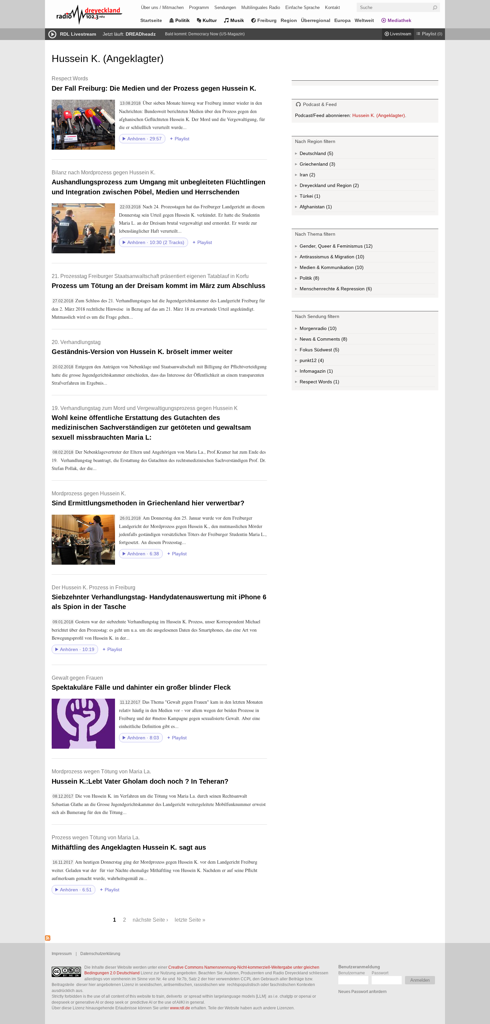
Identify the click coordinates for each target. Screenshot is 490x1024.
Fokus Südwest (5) (328, 351)
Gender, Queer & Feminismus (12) (349, 247)
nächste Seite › (150, 920)
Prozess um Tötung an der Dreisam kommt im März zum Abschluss (158, 281)
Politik (182, 20)
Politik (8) (316, 279)
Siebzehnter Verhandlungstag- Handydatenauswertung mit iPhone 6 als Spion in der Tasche (159, 597)
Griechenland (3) (332, 165)
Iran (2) (313, 176)
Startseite (151, 20)
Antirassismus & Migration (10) (347, 258)
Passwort (380, 973)
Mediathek (399, 20)
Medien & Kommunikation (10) (348, 269)
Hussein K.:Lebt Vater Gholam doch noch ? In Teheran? (140, 776)
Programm (199, 7)
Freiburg (267, 20)
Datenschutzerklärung (100, 953)
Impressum (62, 953)
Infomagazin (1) (329, 372)
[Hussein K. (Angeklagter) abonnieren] (47, 939)
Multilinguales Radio (260, 7)
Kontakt (332, 7)
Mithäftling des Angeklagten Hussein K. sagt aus (129, 842)
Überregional (315, 20)
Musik (237, 20)
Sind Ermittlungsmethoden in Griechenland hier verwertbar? (148, 498)
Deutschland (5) (330, 155)
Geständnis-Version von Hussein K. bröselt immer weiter (142, 347)
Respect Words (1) (328, 383)
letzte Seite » (190, 920)
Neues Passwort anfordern (362, 991)
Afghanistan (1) (328, 208)
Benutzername (351, 973)
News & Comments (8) (335, 340)
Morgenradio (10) (332, 330)
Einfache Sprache (302, 7)
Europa (342, 20)
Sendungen (225, 7)
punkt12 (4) (320, 362)
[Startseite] (98, 16)
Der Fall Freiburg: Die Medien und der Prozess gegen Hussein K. (154, 83)
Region (289, 20)
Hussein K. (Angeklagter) (378, 115)
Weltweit (364, 20)
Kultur (210, 20)
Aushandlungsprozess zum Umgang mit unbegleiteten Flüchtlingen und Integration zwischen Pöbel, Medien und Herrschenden (158, 182)
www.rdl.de (180, 1008)
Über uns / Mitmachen (162, 7)
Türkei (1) (317, 197)
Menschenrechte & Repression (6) (353, 290)
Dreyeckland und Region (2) (342, 187)
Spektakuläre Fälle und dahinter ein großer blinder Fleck (141, 683)
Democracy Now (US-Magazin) (216, 34)
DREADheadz (141, 34)
